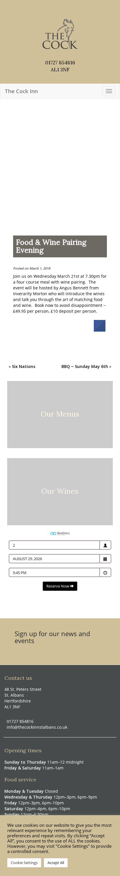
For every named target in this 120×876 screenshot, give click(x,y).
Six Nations (23, 366)
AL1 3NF (60, 69)
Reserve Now (58, 586)
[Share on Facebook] (99, 330)
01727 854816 (60, 62)
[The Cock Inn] (60, 27)
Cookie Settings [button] (24, 862)
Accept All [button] (55, 862)
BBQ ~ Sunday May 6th (84, 366)
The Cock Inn (21, 91)
